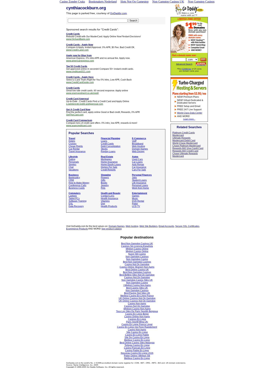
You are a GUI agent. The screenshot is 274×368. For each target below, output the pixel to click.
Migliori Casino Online (137, 248)
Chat (71, 167)
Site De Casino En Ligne (137, 337)
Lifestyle (73, 156)
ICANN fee (186, 69)
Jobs (134, 177)
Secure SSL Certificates (187, 226)
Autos (135, 156)
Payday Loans (108, 151)
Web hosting (132, 226)
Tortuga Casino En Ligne (137, 345)
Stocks (104, 149)
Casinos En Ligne (137, 319)
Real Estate (107, 156)
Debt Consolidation (110, 146)
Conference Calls (77, 185)
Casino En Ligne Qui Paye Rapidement (137, 327)
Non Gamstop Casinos (137, 256)
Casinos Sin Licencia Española (137, 246)
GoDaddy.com (118, 13)
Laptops (73, 196)
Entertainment (139, 193)
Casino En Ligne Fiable (137, 335)
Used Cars (137, 159)
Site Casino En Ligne (137, 332)
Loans (104, 141)
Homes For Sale (109, 167)
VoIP (134, 141)
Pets (103, 188)
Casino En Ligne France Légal (137, 324)
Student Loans (139, 180)
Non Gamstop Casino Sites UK (137, 280)
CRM (71, 180)
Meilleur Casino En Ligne (137, 340)
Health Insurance (109, 198)
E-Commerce (139, 138)
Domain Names (140, 149)
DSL (71, 203)
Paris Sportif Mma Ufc (137, 321)
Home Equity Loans (111, 164)
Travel (72, 138)
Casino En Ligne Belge (137, 314)
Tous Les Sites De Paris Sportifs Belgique (137, 311)
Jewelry (105, 185)
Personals (74, 162)
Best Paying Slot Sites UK (137, 293)
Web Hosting (138, 146)
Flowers (105, 177)
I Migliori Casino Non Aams (137, 285)
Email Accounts (166, 226)
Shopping (106, 175)
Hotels (72, 141)
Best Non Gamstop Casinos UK (137, 243)
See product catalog (111, 229)
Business (74, 175)
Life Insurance (139, 182)
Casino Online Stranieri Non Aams (137, 267)
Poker (135, 203)
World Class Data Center (189, 113)
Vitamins (105, 201)
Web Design (138, 151)
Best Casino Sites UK (137, 288)
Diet (103, 203)
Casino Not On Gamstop (137, 264)
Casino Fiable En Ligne (137, 350)
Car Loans (137, 162)
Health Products (109, 206)
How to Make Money (79, 182)
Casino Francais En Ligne (137, 348)
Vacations (73, 169)
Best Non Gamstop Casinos (137, 261)
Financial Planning (110, 138)
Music (135, 198)
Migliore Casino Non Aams (137, 308)
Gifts (103, 180)
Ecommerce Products (77, 229)
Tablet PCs (74, 198)
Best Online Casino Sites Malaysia (137, 342)
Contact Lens (107, 196)
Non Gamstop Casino (137, 259)
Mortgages (106, 159)
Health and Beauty (110, 193)
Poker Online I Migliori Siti (137, 355)
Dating (72, 159)
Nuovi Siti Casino (137, 254)
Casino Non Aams (137, 303)
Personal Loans (140, 185)
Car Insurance (139, 167)
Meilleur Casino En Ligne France (137, 295)
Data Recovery (76, 206)
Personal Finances (142, 175)
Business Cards (77, 188)
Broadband (137, 143)
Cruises (72, 143)
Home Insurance (109, 162)
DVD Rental (138, 201)
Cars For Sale (139, 169)
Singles (72, 164)
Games (135, 196)
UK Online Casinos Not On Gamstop (137, 298)
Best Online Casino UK (137, 269)
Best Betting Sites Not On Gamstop (137, 275)
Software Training (77, 201)
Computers (75, 193)
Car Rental (74, 149)
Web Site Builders (148, 226)
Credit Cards (107, 143)
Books (104, 182)
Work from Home (140, 188)
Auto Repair (138, 164)
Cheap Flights (76, 146)
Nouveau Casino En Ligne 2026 (137, 353)
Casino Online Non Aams (137, 316)
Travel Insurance (77, 151)
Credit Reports (108, 169)
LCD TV (136, 206)
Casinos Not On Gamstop (137, 277)
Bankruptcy (74, 177)
